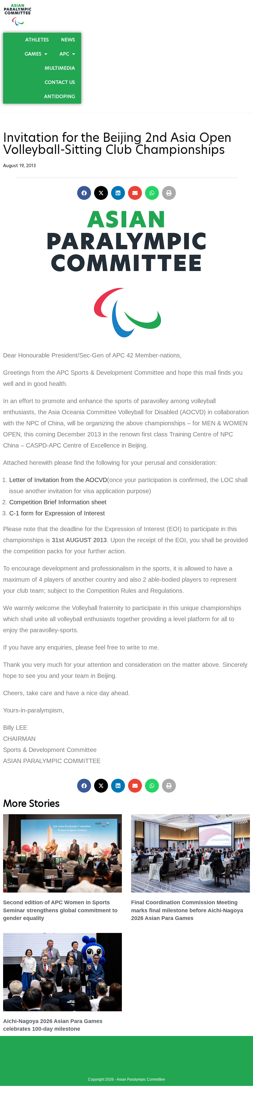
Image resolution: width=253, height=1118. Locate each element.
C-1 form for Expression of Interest (57, 513)
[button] (84, 193)
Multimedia (60, 68)
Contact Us (60, 82)
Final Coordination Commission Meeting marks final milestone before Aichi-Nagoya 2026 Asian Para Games (187, 910)
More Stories (31, 803)
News (68, 39)
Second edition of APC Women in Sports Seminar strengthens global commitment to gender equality (60, 910)
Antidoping (59, 96)
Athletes (37, 39)
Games (33, 54)
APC (64, 54)
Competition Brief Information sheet (57, 502)
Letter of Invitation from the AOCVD (58, 479)
